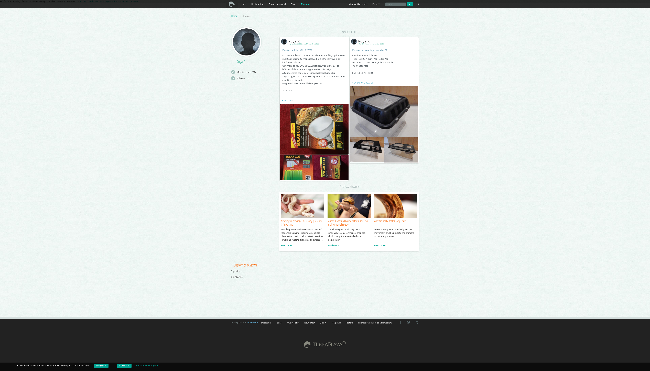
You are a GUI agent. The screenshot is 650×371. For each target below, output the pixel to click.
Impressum (266, 322)
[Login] (410, 4)
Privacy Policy (293, 322)
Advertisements (359, 4)
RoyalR (294, 41)
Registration (257, 4)
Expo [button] (375, 4)
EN (417, 4)
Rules (278, 322)
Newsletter (309, 322)
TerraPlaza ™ (252, 322)
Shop (293, 4)
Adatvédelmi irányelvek (148, 365)
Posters (349, 322)
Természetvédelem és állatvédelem (375, 322)
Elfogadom (101, 365)
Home (234, 15)
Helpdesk (336, 322)
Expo (322, 322)
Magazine (306, 4)
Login (243, 4)
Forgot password (277, 4)
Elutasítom (124, 365)
